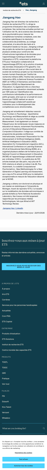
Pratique (5, 378)
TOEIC (5, 368)
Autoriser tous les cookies (23, 466)
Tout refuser (23, 459)
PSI (3, 396)
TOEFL (5, 362)
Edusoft (5, 401)
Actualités (6, 311)
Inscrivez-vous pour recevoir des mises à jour (23, 266)
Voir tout (5, 384)
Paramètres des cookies (23, 453)
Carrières (6, 300)
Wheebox (6, 418)
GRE (4, 373)
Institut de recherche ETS (13, 345)
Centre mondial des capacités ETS (16, 350)
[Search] (44, 428)
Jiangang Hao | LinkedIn (13, 208)
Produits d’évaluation (11, 334)
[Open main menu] (3, 3)
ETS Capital (7, 322)
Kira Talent (6, 407)
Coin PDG (6, 316)
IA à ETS (5, 294)
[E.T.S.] (23, 3)
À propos (6, 289)
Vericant (5, 412)
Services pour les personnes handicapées (19, 305)
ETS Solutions (8, 339)
